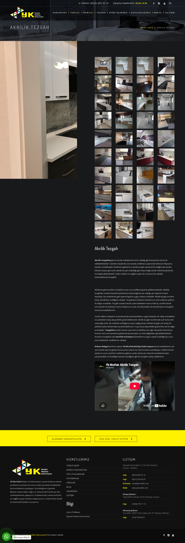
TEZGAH (101, 12)
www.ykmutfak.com (140, 487)
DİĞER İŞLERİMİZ (118, 12)
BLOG (68, 487)
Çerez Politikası (73, 512)
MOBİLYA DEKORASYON (76, 470)
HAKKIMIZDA (60, 12)
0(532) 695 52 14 (138, 475)
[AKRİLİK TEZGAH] (103, 65)
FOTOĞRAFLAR (72, 478)
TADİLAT (75, 12)
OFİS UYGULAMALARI (75, 474)
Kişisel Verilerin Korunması (78, 516)
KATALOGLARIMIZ (141, 12)
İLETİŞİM (170, 12)
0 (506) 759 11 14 (139, 504)
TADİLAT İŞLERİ (72, 465)
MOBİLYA (88, 12)
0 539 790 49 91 (138, 517)
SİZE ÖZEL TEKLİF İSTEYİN (113, 439)
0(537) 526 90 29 (138, 479)
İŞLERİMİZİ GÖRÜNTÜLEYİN (67, 439)
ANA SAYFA (147, 28)
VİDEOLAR (70, 482)
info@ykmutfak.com (140, 483)
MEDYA (158, 12)
